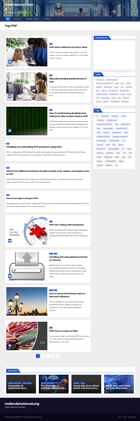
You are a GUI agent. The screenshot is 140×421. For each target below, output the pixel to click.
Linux (51, 253)
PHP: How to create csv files (63, 331)
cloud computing (108, 128)
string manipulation (110, 161)
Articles (17, 19)
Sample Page (131, 417)
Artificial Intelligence (112, 80)
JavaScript (129, 87)
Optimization (109, 153)
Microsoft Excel (113, 90)
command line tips (121, 128)
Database (99, 87)
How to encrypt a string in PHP (22, 198)
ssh (130, 157)
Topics (47, 19)
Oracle (129, 94)
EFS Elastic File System (103, 136)
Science (98, 101)
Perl (124, 153)
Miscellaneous (114, 94)
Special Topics (32, 19)
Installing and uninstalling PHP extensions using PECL (34, 147)
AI (97, 116)
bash (116, 83)
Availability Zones (112, 120)
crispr (98, 132)
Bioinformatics (126, 124)
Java (122, 87)
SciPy (123, 157)
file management (101, 140)
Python (114, 98)
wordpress (109, 165)
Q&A (119, 98)
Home (120, 417)
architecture (100, 120)
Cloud (98, 128)
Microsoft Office (125, 90)
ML (123, 149)
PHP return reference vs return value (68, 47)
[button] (133, 19)
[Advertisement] (114, 55)
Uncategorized (115, 101)
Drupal (116, 87)
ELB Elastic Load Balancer (120, 136)
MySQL (123, 94)
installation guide (114, 140)
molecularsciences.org (22, 404)
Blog (124, 417)
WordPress (125, 101)
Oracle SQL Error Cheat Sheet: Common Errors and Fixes (86, 388)
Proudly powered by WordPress (13, 417)
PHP (51, 43)
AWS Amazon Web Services (104, 83)
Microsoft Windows (102, 94)
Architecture (100, 80)
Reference (126, 98)
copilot (128, 83)
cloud (122, 83)
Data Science (108, 87)
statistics (99, 161)
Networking (100, 153)
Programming (105, 98)
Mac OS (104, 90)
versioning (100, 165)
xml (116, 165)
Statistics (106, 101)
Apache (123, 116)
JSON (107, 145)
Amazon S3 (115, 116)
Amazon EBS (104, 116)
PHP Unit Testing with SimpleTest (66, 224)
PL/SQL (99, 157)
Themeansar (37, 417)
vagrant (121, 161)
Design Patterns (116, 132)
